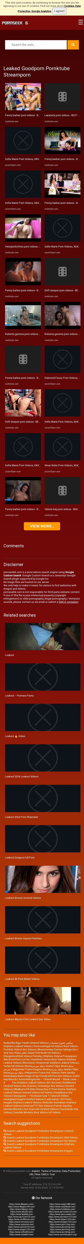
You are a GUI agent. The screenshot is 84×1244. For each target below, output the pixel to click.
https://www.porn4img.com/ (62, 1232)
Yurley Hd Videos (13, 1066)
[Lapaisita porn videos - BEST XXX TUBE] (62, 109)
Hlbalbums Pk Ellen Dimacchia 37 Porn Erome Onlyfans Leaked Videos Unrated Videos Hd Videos (40, 1091)
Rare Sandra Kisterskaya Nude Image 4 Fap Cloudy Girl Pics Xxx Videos (39, 1074)
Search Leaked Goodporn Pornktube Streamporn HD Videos (41, 1140)
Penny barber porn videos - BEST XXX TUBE (30, 115)
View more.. (42, 526)
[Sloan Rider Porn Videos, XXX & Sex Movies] (62, 459)
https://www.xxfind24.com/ (21, 1232)
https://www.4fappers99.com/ (21, 1206)
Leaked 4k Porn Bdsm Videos (22, 979)
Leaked (9, 655)
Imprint (36, 1171)
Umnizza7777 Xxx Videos (37, 1105)
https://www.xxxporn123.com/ (21, 1229)
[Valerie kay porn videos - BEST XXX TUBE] (62, 503)
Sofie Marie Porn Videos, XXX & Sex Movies (30, 159)
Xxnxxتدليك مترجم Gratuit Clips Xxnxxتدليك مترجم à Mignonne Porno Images (39, 1067)
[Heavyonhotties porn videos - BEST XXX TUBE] (23, 240)
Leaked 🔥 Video (15, 736)
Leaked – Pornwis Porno (19, 695)
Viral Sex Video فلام (15, 1052)
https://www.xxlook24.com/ (21, 1234)
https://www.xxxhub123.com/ (21, 1227)
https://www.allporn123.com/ (62, 1219)
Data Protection (71, 1171)
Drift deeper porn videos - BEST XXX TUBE (29, 421)
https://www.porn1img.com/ (62, 1224)
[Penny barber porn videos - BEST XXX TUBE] (23, 109)
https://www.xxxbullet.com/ (21, 1224)
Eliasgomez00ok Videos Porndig (23, 1056)
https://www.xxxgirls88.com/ (62, 1204)
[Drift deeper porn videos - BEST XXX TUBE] (23, 415)
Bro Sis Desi (54, 1082)
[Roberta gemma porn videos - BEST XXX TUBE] (23, 328)
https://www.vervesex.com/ (21, 1222)
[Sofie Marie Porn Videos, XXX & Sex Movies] (23, 153)
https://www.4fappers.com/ (21, 1204)
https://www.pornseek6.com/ (62, 1214)
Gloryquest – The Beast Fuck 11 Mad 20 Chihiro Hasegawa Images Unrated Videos (36, 1097)
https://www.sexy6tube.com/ (62, 1206)
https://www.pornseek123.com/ (62, 1211)
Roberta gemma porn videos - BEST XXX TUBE (32, 334)
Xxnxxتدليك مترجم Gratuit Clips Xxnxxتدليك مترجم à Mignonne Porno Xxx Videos (41, 1071)
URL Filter (34, 1174)
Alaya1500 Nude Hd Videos (44, 1052)
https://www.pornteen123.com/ (62, 1217)
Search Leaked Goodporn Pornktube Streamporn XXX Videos (42, 1137)
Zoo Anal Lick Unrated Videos (40, 1109)
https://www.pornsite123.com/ (21, 1217)
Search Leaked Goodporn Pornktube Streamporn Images (39, 1150)
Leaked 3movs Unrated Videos (23, 898)
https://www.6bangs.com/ (21, 1209)
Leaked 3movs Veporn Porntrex (23, 938)
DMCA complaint (68, 602)
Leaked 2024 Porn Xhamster (21, 817)
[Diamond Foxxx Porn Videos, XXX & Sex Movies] (62, 372)
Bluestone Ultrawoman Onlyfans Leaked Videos (50, 1062)
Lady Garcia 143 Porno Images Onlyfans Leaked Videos (37, 1100)
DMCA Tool (48, 1174)
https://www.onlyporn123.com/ (63, 1222)
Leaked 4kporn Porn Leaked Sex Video (28, 1019)
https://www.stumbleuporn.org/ (62, 1234)
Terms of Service (51, 1171)
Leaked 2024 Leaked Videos (21, 776)
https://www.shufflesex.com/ (21, 1219)
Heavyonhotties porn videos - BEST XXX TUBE (31, 246)
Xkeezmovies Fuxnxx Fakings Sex (57, 1049)
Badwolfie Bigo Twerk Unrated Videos (26, 1042)
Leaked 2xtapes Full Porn (20, 857)
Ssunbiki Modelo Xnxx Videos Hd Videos (37, 1112)
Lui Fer (25, 1059)
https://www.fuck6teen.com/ (62, 1209)
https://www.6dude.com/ (21, 1211)
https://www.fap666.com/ (21, 1214)
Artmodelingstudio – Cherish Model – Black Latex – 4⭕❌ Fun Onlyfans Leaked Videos (41, 1081)
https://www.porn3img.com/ (62, 1229)
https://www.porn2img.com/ (62, 1227)
